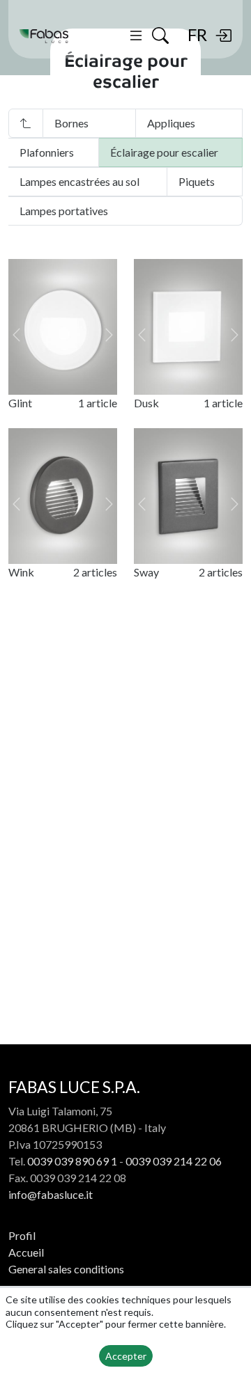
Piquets (196, 181)
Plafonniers (47, 152)
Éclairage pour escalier (164, 152)
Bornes (71, 122)
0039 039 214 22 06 (174, 1161)
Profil (22, 1235)
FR (197, 34)
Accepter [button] (125, 1356)
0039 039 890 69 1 (72, 1161)
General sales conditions (66, 1268)
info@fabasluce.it (50, 1194)
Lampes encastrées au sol (79, 181)
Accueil (26, 1252)
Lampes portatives (64, 210)
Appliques (171, 122)
